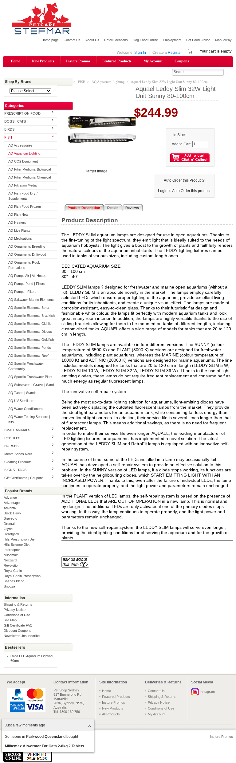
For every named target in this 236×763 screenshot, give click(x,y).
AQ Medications (20, 238)
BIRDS (9, 129)
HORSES (11, 446)
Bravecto (10, 518)
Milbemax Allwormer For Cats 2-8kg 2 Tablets (44, 746)
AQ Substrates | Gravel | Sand (31, 385)
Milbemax (11, 555)
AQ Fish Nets (18, 214)
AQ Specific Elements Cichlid (29, 323)
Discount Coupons (17, 630)
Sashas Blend (14, 581)
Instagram (207, 692)
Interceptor (12, 550)
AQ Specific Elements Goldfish (31, 339)
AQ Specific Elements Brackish (31, 315)
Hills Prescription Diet (19, 539)
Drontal (9, 523)
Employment (172, 40)
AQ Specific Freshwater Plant (30, 377)
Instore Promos (78, 61)
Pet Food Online (198, 40)
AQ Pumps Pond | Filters (26, 283)
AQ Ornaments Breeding (26, 246)
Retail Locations (116, 40)
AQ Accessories (20, 145)
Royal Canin (13, 570)
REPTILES (12, 438)
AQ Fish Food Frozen (24, 206)
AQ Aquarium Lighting (24, 153)
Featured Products (117, 61)
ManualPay (223, 40)
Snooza (9, 586)
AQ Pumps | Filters (22, 291)
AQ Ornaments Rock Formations (24, 265)
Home (15, 61)
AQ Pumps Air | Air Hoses (27, 275)
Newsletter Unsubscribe (22, 636)
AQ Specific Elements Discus (30, 331)
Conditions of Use (17, 615)
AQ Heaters (17, 222)
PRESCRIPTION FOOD (22, 113)
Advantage (12, 503)
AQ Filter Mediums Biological (29, 169)
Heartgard (11, 534)
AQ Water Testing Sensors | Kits (29, 419)
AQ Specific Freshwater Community (26, 366)
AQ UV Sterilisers (21, 401)
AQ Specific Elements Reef (28, 355)
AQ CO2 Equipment (23, 161)
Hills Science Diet (17, 544)
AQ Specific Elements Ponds (29, 347)
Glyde (8, 529)
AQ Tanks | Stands (22, 393)
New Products (43, 61)
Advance (10, 497)
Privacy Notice (15, 610)
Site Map (10, 620)
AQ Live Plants (19, 230)
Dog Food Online (145, 40)
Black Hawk (13, 513)
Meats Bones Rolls (18, 454)
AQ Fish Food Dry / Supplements (22, 195)
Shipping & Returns (18, 604)
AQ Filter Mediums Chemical (29, 177)
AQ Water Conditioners (25, 409)
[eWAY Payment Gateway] (27, 761)
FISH (8, 137)
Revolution (11, 565)
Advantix (10, 508)
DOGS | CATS (15, 121)
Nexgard (10, 560)
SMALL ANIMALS (17, 430)
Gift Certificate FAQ (18, 625)
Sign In (140, 52)
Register (175, 52)
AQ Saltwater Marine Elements (31, 299)
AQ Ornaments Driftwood (27, 254)
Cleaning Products (18, 462)
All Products (111, 714)
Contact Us (72, 40)
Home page (50, 40)
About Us (92, 40)
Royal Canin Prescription (22, 576)
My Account (153, 61)
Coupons (182, 61)
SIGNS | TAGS (15, 470)
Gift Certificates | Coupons (24, 478)
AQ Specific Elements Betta (28, 307)
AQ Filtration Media (22, 185)
